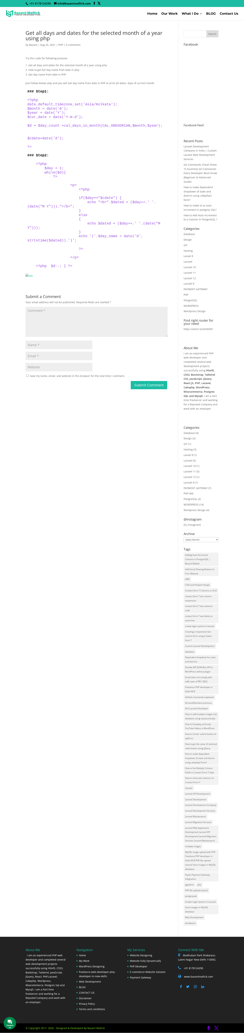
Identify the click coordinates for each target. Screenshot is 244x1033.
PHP (60, 45)
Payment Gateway (140, 977)
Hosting (188, 250)
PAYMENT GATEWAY (196, 289)
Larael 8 (188, 256)
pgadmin (189, 884)
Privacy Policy (87, 1003)
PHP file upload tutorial (196, 890)
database (189, 651)
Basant (33, 45)
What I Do (190, 14)
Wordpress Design (195, 311)
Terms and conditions (92, 1009)
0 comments (73, 45)
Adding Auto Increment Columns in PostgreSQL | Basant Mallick (197, 559)
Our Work (169, 14)
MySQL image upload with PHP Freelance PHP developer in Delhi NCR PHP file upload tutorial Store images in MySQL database (200, 861)
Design (188, 239)
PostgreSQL (190, 300)
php (199, 884)
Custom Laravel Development (200, 646)
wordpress (190, 923)
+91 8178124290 (193, 968)
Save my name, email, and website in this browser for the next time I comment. (77, 376)
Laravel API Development (197, 793)
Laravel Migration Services (198, 822)
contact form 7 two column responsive (198, 598)
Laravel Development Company (200, 805)
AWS (187, 579)
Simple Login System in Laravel (200, 901)
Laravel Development (195, 799)
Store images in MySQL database (196, 909)
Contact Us (229, 14)
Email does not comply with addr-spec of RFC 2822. (198, 679)
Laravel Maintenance (195, 816)
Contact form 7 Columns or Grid (201, 590)
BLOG (211, 14)
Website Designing (141, 955)
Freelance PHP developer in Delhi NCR (198, 689)
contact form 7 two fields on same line (199, 618)
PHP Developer (138, 966)
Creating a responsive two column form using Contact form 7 (198, 636)
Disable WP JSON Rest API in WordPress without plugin (199, 669)
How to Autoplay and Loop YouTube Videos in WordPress (200, 726)
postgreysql (191, 896)
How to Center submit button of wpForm (200, 736)
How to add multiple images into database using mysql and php (201, 716)
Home (152, 14)
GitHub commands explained (199, 697)
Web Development (194, 917)
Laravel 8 (189, 283)
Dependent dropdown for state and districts (200, 659)
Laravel (188, 261)
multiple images (193, 846)
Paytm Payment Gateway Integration (197, 877)
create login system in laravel (199, 626)
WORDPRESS (191, 305)
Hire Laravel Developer (196, 708)
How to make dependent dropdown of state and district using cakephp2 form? (200, 758)
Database (189, 234)
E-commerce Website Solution (148, 972)
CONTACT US (86, 992)
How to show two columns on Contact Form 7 (199, 780)
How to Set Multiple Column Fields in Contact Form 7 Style (199, 770)
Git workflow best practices (198, 702)
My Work (84, 961)
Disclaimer (85, 998)
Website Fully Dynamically (145, 961)
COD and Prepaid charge (197, 584)
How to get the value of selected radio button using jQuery (201, 746)
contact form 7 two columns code (199, 608)
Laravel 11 (190, 272)
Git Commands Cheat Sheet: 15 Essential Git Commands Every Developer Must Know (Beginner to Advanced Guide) (200, 173)
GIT (186, 245)
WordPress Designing (91, 966)
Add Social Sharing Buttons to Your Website (199, 571)
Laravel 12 (190, 278)
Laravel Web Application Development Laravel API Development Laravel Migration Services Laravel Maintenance (200, 834)
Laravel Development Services (200, 810)
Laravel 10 (190, 267)
